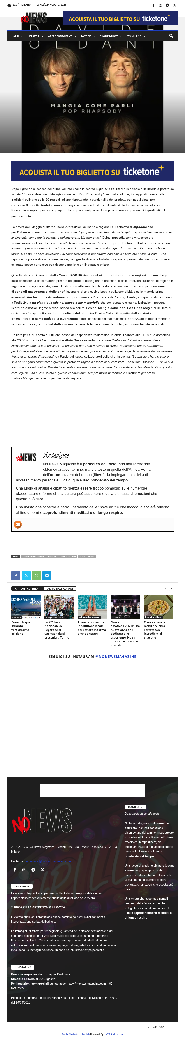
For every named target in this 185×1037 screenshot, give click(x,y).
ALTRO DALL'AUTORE (60, 588)
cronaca (16, 617)
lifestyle (33, 36)
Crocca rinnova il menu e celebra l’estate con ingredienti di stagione (156, 629)
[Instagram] (160, 5)
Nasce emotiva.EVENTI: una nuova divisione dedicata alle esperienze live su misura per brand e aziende (125, 633)
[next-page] (171, 588)
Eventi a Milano (153, 617)
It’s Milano (134, 36)
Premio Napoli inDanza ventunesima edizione (21, 628)
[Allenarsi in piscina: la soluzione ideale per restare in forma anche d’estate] (92, 607)
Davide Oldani (68, 556)
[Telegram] (167, 5)
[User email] (18, 525)
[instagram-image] (34, 689)
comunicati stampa (33, 556)
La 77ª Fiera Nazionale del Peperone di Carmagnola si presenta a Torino (56, 629)
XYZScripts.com (114, 1034)
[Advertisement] (93, 543)
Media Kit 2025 (155, 1027)
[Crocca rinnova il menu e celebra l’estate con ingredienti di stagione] (158, 607)
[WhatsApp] (36, 575)
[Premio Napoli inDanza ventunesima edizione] (26, 607)
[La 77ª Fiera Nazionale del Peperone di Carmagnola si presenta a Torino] (59, 607)
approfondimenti (60, 36)
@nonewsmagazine (115, 656)
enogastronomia (55, 617)
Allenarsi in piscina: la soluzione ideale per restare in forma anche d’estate (92, 628)
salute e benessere (89, 617)
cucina (52, 556)
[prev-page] (166, 588)
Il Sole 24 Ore (87, 556)
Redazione (20, 146)
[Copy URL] (57, 575)
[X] (174, 5)
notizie (86, 36)
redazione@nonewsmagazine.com (48, 861)
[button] (171, 36)
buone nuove (109, 36)
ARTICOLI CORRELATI (28, 588)
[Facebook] (153, 5)
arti (16, 36)
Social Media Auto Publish (76, 1034)
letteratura (28, 117)
